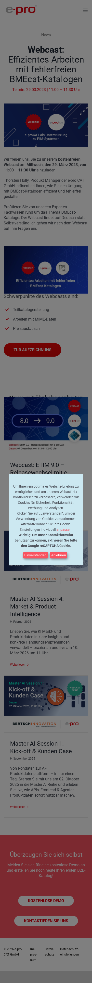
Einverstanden (35, 555)
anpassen (63, 529)
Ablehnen (58, 555)
